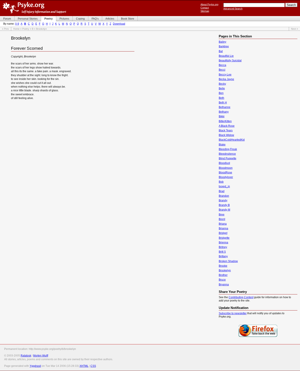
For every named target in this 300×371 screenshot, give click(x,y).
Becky (222, 83)
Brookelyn (225, 270)
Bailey (222, 41)
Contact (205, 7)
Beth (221, 97)
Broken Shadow (228, 261)
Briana (223, 223)
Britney (223, 247)
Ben (221, 93)
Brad (221, 191)
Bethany (224, 111)
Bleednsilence (227, 153)
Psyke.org (34, 7)
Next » (294, 29)
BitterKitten (225, 121)
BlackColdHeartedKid (232, 139)
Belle (222, 88)
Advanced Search (232, 8)
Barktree (224, 46)
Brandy (223, 200)
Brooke (223, 265)
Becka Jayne (226, 79)
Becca (222, 65)
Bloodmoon (226, 167)
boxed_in (224, 186)
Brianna (223, 228)
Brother (223, 275)
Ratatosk (26, 355)
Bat (221, 51)
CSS (93, 365)
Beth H (223, 102)
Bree (221, 214)
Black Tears (226, 130)
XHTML (84, 365)
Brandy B (224, 205)
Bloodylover (226, 177)
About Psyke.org (209, 4)
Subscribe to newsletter (233, 313)
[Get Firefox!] (258, 336)
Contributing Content (241, 297)
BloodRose (225, 172)
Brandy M (224, 209)
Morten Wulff (40, 355)
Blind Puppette (227, 158)
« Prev (5, 29)
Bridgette (224, 237)
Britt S (222, 251)
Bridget (223, 233)
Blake (222, 144)
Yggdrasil (35, 365)
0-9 (17, 23)
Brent (222, 219)
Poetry (25, 29)
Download (119, 23)
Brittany (223, 256)
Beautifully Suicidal (230, 60)
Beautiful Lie (226, 55)
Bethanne (224, 107)
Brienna (223, 242)
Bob (221, 181)
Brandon (224, 195)
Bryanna (224, 284)
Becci (222, 69)
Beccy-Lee (225, 74)
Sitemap (205, 11)
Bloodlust (224, 163)
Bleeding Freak (228, 149)
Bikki (221, 116)
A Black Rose (227, 125)
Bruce (222, 279)
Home (16, 29)
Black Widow (226, 135)
